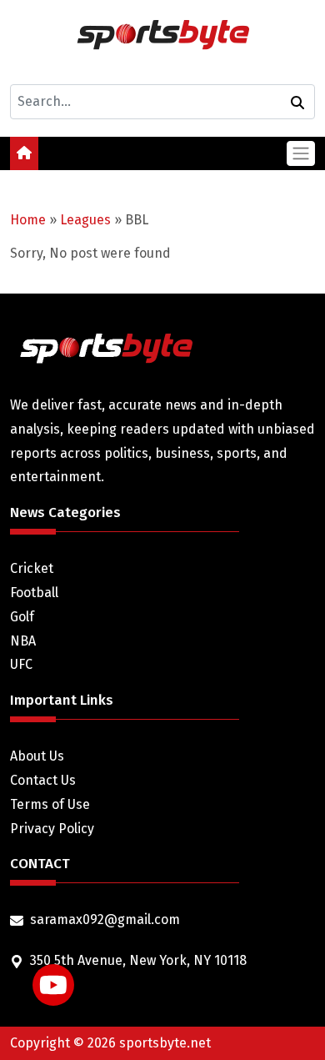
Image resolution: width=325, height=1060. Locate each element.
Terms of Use (50, 804)
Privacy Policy (52, 828)
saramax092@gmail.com (105, 919)
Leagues (85, 220)
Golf (22, 617)
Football (34, 592)
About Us (37, 756)
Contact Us (43, 780)
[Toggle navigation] (301, 153)
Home (28, 220)
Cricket (31, 568)
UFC (21, 664)
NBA (23, 641)
